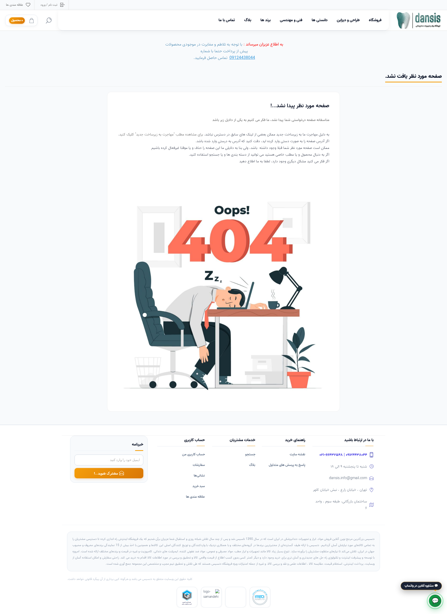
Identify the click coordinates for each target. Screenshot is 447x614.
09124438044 (242, 58)
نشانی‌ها (199, 475)
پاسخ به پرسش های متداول (287, 465)
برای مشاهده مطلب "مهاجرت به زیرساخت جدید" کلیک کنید (161, 134)
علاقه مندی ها (195, 497)
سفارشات (199, 465)
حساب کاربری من (193, 454)
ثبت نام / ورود (48, 4)
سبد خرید (198, 486)
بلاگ (252, 465)
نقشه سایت (297, 454)
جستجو (250, 454)
